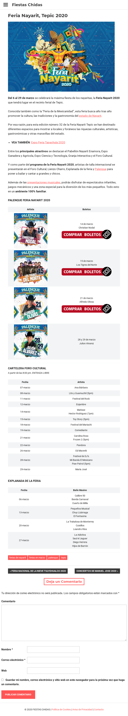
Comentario (8, 601)
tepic (63, 557)
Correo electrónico (13, 660)
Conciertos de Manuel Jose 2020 (96, 572)
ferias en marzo (37, 557)
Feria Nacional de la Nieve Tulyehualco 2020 (39, 572)
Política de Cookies (61, 709)
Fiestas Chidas (27, 4)
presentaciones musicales (43, 182)
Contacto (99, 709)
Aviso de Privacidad (82, 709)
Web (4, 670)
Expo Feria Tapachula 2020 (48, 142)
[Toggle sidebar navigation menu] (6, 4)
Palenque (100, 169)
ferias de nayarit (17, 557)
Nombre (7, 649)
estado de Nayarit (90, 115)
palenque (53, 557)
